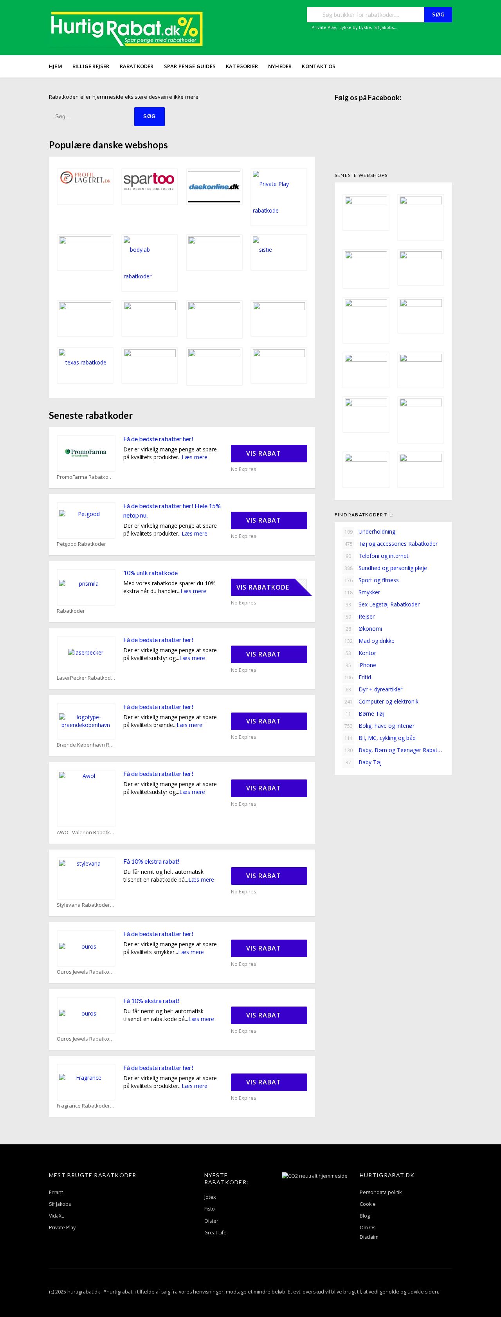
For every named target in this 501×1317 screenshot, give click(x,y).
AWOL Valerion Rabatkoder (86, 832)
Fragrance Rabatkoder (83, 1105)
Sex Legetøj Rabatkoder (383, 604)
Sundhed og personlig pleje (385, 568)
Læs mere (194, 457)
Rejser (360, 616)
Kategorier (242, 66)
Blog (365, 1215)
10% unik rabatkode (150, 572)
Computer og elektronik (381, 701)
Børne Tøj (365, 713)
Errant (56, 1192)
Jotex (210, 1197)
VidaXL (56, 1215)
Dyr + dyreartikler (374, 689)
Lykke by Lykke (355, 27)
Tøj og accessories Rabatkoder (391, 543)
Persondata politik (381, 1192)
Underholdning (370, 531)
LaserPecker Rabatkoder (86, 678)
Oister (211, 1221)
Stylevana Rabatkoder (83, 905)
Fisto (209, 1208)
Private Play (324, 27)
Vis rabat (264, 453)
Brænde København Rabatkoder (86, 744)
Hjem (55, 66)
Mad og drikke (369, 640)
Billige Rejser (91, 66)
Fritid (357, 677)
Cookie (368, 1204)
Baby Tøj (364, 762)
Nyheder (280, 66)
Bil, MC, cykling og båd (380, 737)
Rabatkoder (137, 66)
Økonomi (364, 628)
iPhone (361, 665)
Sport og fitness (371, 580)
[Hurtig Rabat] (127, 28)
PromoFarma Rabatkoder (86, 477)
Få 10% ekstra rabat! (151, 861)
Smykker (362, 592)
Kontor (361, 653)
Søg (438, 14)
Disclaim (369, 1237)
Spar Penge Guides (190, 66)
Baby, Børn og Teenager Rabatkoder (394, 750)
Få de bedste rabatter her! (158, 438)
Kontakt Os (318, 66)
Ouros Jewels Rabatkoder (86, 972)
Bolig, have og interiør (379, 725)
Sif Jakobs (384, 27)
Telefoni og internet (377, 555)
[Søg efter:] (91, 116)
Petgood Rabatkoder (81, 544)
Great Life (215, 1232)
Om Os (367, 1227)
